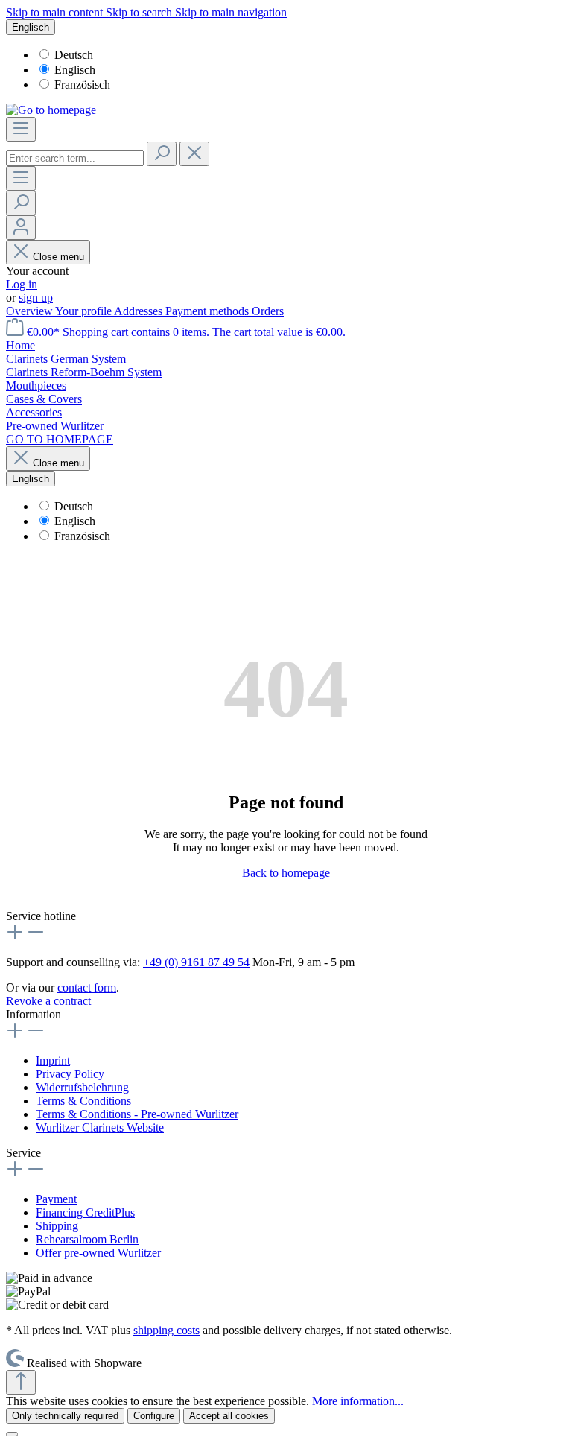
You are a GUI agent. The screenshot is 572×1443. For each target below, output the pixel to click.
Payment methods (208, 311)
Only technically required (65, 1415)
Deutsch (73, 54)
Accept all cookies (229, 1415)
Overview (30, 311)
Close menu (58, 256)
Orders (268, 311)
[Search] (162, 154)
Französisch (82, 84)
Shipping (57, 1226)
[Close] (12, 1434)
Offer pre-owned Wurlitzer (98, 1252)
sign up (36, 297)
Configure (153, 1415)
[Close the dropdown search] (194, 154)
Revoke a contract (48, 1001)
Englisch (74, 69)
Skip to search (140, 12)
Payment (56, 1199)
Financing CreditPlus (85, 1212)
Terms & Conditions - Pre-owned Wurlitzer (137, 1114)
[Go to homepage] (51, 110)
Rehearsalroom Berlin (87, 1239)
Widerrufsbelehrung (82, 1087)
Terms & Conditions (83, 1100)
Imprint (53, 1060)
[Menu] (21, 129)
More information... (358, 1401)
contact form (86, 987)
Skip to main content (56, 12)
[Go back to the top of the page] (21, 1382)
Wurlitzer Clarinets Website (100, 1127)
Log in (21, 284)
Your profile (84, 311)
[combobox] (75, 158)
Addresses (139, 311)
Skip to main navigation (231, 12)
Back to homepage (286, 872)
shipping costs (166, 1330)
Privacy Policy (70, 1074)
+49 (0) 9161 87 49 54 (196, 962)
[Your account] (21, 227)
